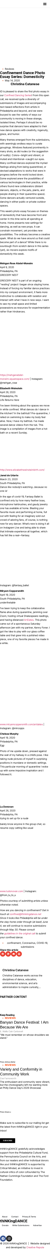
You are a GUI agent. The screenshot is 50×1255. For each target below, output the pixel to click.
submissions (27, 946)
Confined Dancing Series (17, 95)
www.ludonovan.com (11, 891)
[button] (45, 4)
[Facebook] (3, 1239)
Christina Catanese (15, 970)
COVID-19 (42, 942)
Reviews (9, 68)
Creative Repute (35, 1247)
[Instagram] (9, 1239)
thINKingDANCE (13, 1221)
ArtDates (29, 619)
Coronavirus (28, 942)
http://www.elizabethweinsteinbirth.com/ (22, 469)
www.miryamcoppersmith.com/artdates (21, 724)
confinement (14, 942)
